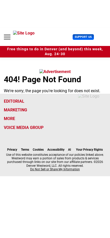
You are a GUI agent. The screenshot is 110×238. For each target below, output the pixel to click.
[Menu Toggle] (7, 37)
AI (69, 149)
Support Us (83, 37)
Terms (25, 149)
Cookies (38, 149)
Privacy (12, 149)
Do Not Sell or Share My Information (55, 169)
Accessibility (55, 149)
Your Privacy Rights (89, 149)
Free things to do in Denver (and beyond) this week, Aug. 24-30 (55, 51)
